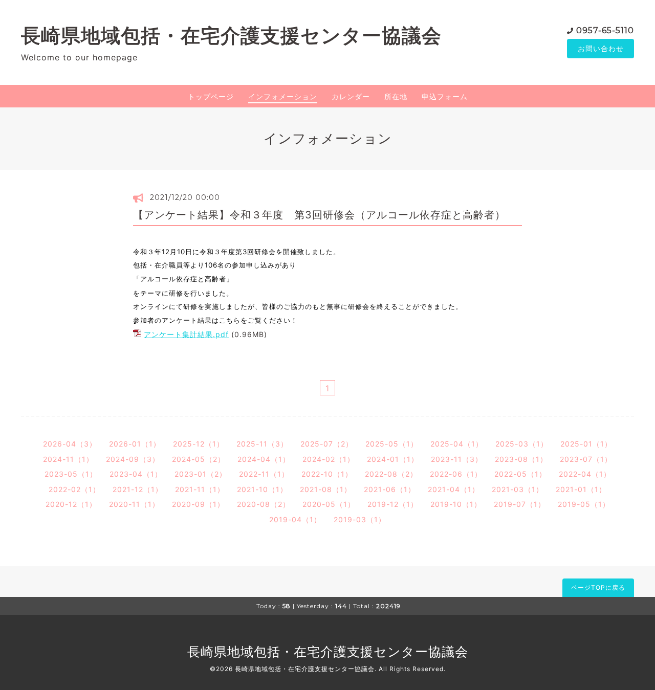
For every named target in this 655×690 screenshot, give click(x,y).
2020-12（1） (71, 504)
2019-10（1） (456, 504)
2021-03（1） (517, 489)
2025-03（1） (521, 443)
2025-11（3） (262, 443)
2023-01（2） (200, 474)
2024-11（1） (68, 459)
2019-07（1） (519, 504)
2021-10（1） (262, 489)
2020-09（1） (198, 504)
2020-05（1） (328, 504)
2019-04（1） (295, 519)
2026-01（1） (135, 443)
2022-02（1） (74, 489)
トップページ (211, 96)
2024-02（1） (328, 459)
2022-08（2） (391, 474)
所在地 (395, 96)
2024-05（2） (198, 459)
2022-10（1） (327, 474)
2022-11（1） (264, 474)
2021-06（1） (390, 489)
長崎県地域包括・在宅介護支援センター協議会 (231, 35)
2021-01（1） (581, 489)
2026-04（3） (70, 443)
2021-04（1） (453, 489)
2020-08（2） (263, 504)
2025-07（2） (326, 443)
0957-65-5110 (605, 30)
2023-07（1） (586, 459)
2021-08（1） (326, 489)
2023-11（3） (457, 459)
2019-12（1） (392, 504)
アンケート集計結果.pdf (186, 334)
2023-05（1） (71, 474)
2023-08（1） (521, 459)
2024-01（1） (393, 459)
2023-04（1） (136, 474)
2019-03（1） (360, 519)
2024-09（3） (133, 459)
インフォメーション (282, 96)
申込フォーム (445, 96)
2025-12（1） (198, 443)
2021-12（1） (138, 489)
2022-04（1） (585, 474)
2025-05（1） (391, 443)
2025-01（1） (586, 443)
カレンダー (351, 96)
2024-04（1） (263, 459)
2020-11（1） (134, 504)
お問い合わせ (601, 48)
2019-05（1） (584, 504)
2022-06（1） (456, 474)
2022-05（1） (520, 474)
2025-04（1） (456, 443)
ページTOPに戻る (598, 587)
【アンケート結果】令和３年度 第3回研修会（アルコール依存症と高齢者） (319, 215)
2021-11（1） (200, 489)
